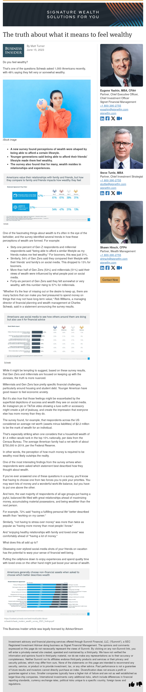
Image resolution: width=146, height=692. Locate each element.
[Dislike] (139, 684)
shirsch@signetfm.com (114, 259)
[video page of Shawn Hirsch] (119, 267)
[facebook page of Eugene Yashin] (108, 118)
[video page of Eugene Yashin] (119, 118)
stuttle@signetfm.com (113, 184)
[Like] (132, 684)
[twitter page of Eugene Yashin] (113, 118)
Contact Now (110, 280)
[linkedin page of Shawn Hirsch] (102, 267)
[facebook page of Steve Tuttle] (108, 192)
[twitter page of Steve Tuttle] (113, 192)
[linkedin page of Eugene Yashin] (102, 118)
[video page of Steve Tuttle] (119, 192)
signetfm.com (108, 113)
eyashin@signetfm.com (114, 109)
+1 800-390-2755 (110, 105)
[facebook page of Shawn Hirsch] (108, 267)
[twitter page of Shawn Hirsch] (113, 267)
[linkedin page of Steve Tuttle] (102, 192)
